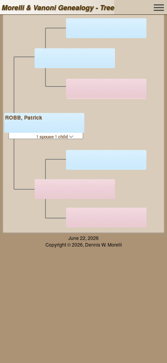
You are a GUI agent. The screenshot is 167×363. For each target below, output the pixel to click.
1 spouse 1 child (52, 136)
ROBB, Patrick (23, 117)
